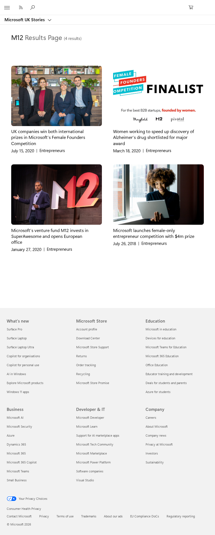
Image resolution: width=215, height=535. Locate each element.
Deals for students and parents (166, 383)
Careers (151, 417)
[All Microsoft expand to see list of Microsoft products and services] (7, 7)
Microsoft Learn (86, 426)
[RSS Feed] (21, 7)
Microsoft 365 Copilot (22, 462)
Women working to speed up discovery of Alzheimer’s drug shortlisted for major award (153, 137)
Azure (11, 435)
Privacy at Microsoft (159, 444)
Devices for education (160, 338)
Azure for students (158, 392)
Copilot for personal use (23, 365)
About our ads (113, 516)
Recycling (83, 374)
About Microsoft (157, 426)
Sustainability (155, 462)
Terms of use (65, 516)
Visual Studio (85, 480)
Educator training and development (169, 374)
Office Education (157, 365)
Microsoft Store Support (92, 347)
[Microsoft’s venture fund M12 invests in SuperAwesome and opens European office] (56, 194)
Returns (81, 356)
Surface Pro (14, 329)
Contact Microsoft (19, 516)
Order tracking (86, 365)
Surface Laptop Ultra (20, 347)
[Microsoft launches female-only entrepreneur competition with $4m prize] (158, 194)
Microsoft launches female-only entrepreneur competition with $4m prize (153, 233)
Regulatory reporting (181, 516)
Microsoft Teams (18, 471)
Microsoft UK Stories (25, 19)
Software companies (89, 471)
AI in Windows (16, 374)
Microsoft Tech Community (94, 444)
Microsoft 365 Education (162, 356)
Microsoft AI (15, 417)
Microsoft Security (19, 426)
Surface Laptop (17, 338)
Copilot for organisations (23, 356)
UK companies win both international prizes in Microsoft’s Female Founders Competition (48, 137)
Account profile (86, 329)
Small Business (17, 480)
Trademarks (88, 516)
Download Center (88, 338)
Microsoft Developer (90, 417)
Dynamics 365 (16, 444)
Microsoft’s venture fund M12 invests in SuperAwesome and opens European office (49, 236)
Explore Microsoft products (25, 383)
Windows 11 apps (18, 392)
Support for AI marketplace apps (97, 435)
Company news (156, 435)
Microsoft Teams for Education (166, 347)
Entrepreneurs (52, 150)
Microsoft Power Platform (93, 462)
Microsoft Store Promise (92, 383)
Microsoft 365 (16, 453)
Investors (152, 453)
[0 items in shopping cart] (192, 7)
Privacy (44, 516)
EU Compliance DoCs (144, 516)
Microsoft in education (161, 329)
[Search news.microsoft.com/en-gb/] (33, 7)
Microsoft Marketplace (91, 453)
